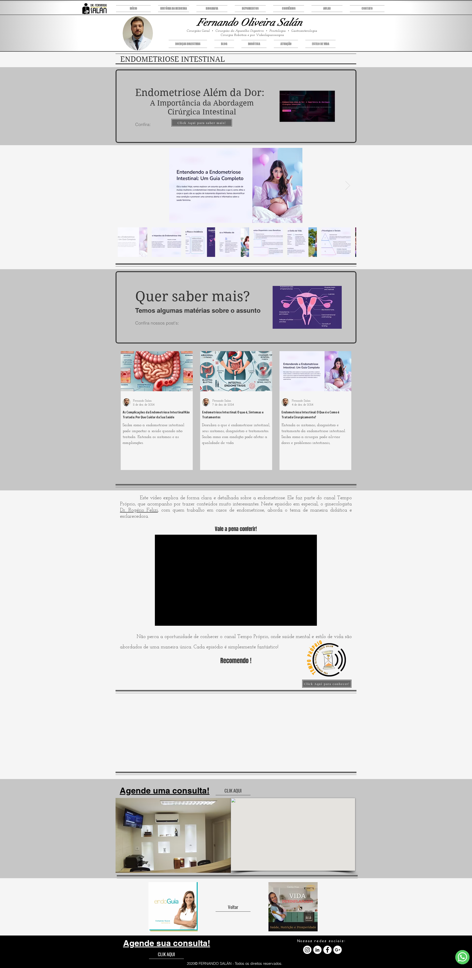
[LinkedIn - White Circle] (317, 950)
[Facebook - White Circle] (327, 950)
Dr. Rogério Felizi (139, 510)
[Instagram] (307, 950)
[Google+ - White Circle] (337, 950)
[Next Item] (348, 185)
